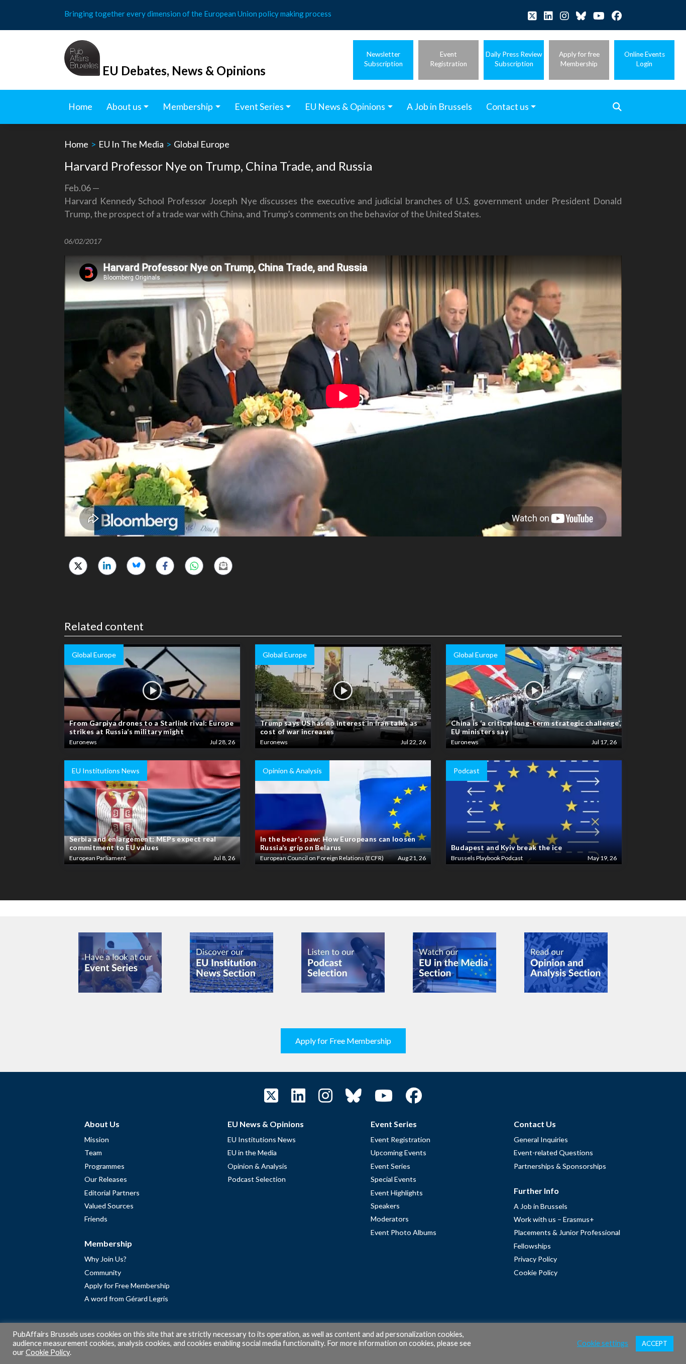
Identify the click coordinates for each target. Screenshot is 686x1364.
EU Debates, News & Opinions (184, 70)
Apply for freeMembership (579, 59)
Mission (96, 1139)
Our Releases (105, 1179)
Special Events (393, 1179)
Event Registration (400, 1139)
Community (102, 1272)
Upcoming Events (398, 1152)
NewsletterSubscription (383, 59)
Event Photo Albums (403, 1232)
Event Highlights (397, 1192)
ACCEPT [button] (654, 1343)
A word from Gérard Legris (126, 1298)
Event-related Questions (553, 1152)
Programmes (104, 1166)
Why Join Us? (105, 1259)
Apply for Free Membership (343, 1040)
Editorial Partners (112, 1192)
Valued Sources (109, 1205)
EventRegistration (448, 59)
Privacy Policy (535, 1259)
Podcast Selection (256, 1179)
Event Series (390, 1166)
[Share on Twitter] (78, 566)
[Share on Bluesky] (136, 566)
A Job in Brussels (540, 1206)
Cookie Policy (535, 1272)
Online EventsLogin (644, 59)
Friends (95, 1218)
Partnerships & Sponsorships (560, 1166)
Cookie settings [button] (602, 1343)
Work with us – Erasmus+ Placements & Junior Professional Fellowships (567, 1232)
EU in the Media (252, 1152)
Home (76, 144)
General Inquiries (541, 1139)
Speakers (385, 1205)
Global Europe (202, 144)
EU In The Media (131, 144)
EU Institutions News (261, 1139)
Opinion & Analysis (257, 1166)
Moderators (390, 1218)
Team (93, 1152)
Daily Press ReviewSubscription (514, 59)
